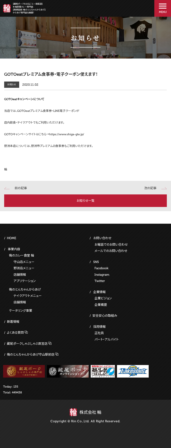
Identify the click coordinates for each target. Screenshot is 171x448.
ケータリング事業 (20, 311)
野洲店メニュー (24, 268)
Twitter (99, 281)
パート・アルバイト (106, 339)
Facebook (101, 268)
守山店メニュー (24, 262)
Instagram (101, 275)
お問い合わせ (102, 238)
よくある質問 (15, 332)
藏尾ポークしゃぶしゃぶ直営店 (27, 344)
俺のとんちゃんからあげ (25, 289)
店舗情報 (20, 275)
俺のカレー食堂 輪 (21, 255)
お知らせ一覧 (85, 201)
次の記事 (150, 188)
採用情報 (99, 327)
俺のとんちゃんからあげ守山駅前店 (30, 354)
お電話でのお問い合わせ (111, 244)
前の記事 (21, 188)
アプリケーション (25, 281)
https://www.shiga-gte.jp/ (66, 134)
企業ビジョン (103, 298)
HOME (11, 238)
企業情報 (99, 292)
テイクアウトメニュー (28, 296)
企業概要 (100, 305)
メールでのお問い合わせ (110, 251)
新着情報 (13, 322)
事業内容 (14, 249)
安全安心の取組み (104, 316)
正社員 (99, 333)
